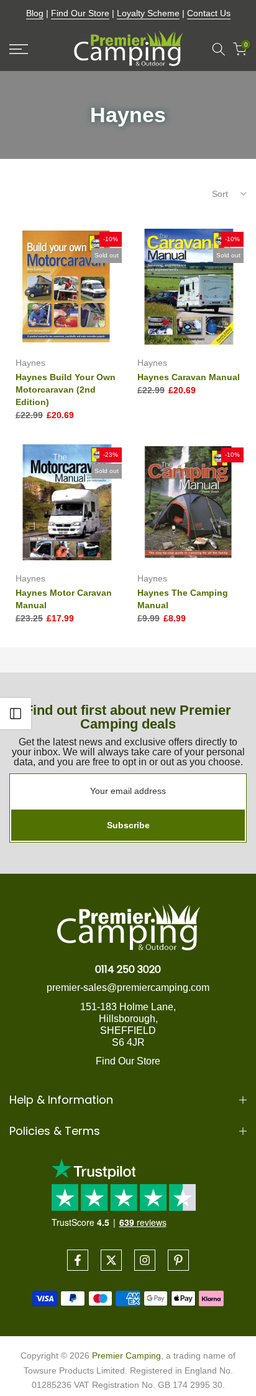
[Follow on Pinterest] (178, 1260)
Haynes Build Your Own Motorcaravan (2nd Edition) (66, 389)
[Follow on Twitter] (111, 1260)
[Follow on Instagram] (144, 1260)
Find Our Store (80, 13)
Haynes (30, 363)
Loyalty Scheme (148, 13)
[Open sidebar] (15, 713)
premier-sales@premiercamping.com (128, 987)
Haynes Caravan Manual (188, 377)
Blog (34, 13)
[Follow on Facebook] (77, 1260)
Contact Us (209, 13)
